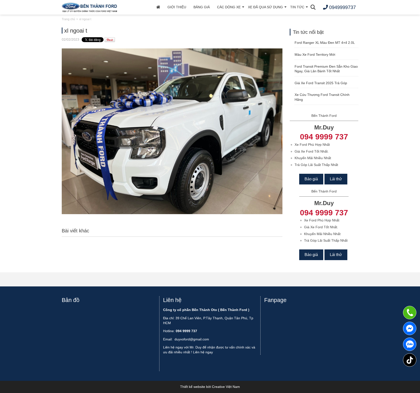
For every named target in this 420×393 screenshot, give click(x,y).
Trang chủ (68, 19)
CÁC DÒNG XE (229, 7)
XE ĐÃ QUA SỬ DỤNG (265, 7)
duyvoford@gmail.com (192, 339)
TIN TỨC (297, 7)
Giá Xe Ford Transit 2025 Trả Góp (321, 83)
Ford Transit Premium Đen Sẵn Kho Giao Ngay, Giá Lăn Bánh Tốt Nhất (326, 68)
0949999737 (409, 344)
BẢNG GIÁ (201, 7)
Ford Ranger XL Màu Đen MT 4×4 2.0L (325, 43)
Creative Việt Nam (226, 387)
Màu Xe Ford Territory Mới (315, 54)
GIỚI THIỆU (176, 7)
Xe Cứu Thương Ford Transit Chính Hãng (322, 97)
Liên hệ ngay (203, 352)
